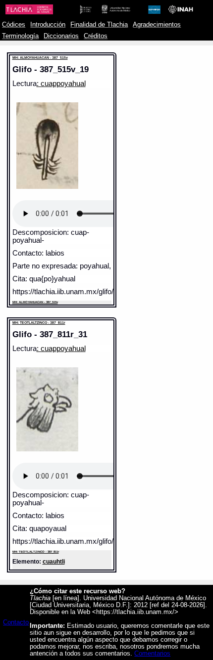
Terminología (20, 36)
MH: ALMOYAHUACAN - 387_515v (40, 57)
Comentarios (152, 653)
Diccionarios (61, 36)
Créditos (95, 36)
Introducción (47, 24)
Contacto (16, 622)
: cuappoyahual (61, 84)
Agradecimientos (157, 24)
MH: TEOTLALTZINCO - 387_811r (38, 322)
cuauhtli (54, 561)
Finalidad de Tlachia (99, 24)
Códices (13, 24)
